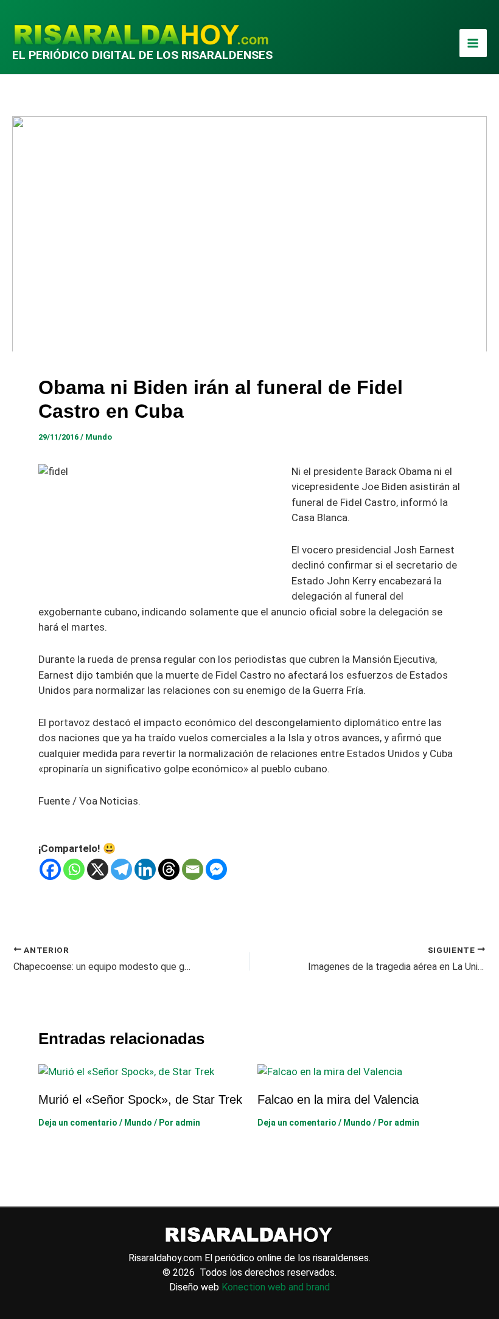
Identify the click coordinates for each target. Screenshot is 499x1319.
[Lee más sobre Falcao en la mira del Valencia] (329, 1071)
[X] (97, 869)
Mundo (98, 436)
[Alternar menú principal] (473, 43)
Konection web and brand (276, 1287)
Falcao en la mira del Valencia (338, 1099)
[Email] (192, 869)
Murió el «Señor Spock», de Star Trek (140, 1099)
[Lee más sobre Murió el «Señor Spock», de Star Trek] (126, 1071)
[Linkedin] (145, 869)
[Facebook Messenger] (216, 869)
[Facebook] (50, 869)
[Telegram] (121, 869)
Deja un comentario (77, 1122)
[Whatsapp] (74, 869)
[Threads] (169, 869)
